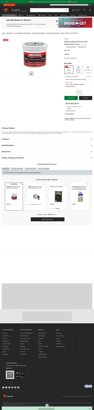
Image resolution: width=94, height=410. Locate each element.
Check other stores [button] (70, 86)
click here (72, 119)
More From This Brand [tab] (43, 168)
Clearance (43, 15)
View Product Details (71, 46)
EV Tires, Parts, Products (25, 338)
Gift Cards (22, 343)
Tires (56, 15)
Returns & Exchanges (6, 343)
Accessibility (58, 341)
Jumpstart (40, 349)
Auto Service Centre (24, 335)
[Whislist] (84, 10)
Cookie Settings (5, 354)
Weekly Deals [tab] (5, 168)
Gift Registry (22, 346)
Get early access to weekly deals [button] (46, 408)
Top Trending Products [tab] (30, 168)
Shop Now (74, 1)
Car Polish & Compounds (52, 33)
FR (89, 4)
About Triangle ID (41, 335)
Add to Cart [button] (71, 98)
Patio (50, 15)
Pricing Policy (58, 343)
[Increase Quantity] (75, 93)
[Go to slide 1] (31, 73)
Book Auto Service (83, 15)
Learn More (9, 368)
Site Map (57, 338)
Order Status (77, 10)
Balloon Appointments (24, 349)
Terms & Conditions (60, 335)
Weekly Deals (32, 15)
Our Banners (40, 338)
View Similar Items (82, 46)
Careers (39, 341)
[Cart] (89, 10)
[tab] (69, 70)
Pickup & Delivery (5, 341)
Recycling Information (42, 354)
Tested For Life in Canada (43, 346)
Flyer (22, 15)
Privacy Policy (58, 333)
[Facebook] (3, 387)
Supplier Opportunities (42, 357)
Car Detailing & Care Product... (22, 33)
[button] (67, 10)
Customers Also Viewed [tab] (17, 168)
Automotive (9, 33)
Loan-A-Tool (22, 351)
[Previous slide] (2, 1)
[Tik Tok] (18, 387)
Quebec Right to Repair (60, 346)
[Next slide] (91, 1)
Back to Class (64, 15)
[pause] (6, 2)
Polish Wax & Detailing (38, 33)
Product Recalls (5, 346)
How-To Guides (23, 354)
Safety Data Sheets (6, 349)
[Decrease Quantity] (65, 93)
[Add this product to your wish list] (79, 93)
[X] (6, 387)
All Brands (40, 343)
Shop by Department (10, 15)
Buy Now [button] (85, 98)
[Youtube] (12, 387)
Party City (72, 15)
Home (3, 33)
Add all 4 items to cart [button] (47, 219)
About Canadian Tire (42, 333)
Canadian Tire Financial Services (26, 333)
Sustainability (40, 351)
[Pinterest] (15, 387)
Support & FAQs (5, 335)
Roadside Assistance (24, 341)
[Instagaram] (9, 387)
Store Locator (5, 333)
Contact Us (4, 351)
